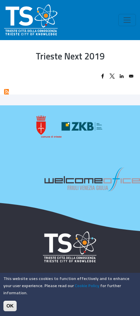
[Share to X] (112, 76)
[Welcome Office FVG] (92, 178)
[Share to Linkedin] (121, 76)
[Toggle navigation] (127, 20)
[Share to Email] (131, 76)
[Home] (31, 20)
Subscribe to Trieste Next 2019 (6, 91)
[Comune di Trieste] (49, 127)
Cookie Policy (87, 285)
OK (10, 306)
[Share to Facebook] (102, 76)
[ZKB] (83, 126)
